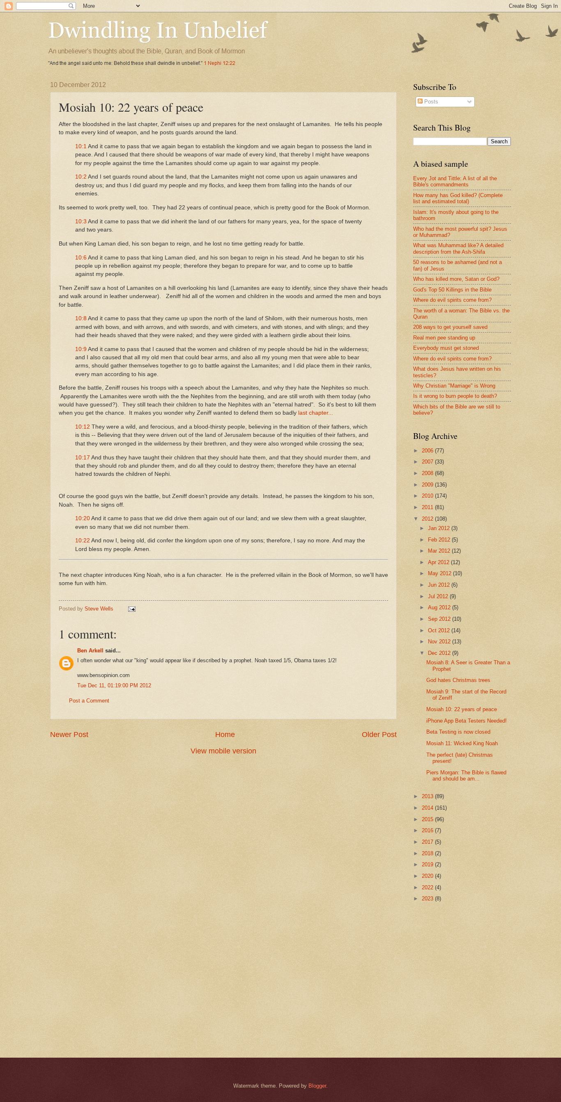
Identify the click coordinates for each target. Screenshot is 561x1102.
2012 (428, 519)
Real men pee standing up (444, 338)
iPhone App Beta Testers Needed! (466, 721)
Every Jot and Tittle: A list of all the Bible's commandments (455, 181)
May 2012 (440, 573)
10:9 (81, 349)
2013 (428, 796)
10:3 (81, 221)
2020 (428, 876)
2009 (428, 485)
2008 (428, 473)
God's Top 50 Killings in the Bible (452, 290)
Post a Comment (89, 701)
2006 (428, 451)
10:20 (82, 518)
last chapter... (316, 413)
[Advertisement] (482, 973)
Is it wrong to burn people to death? (455, 396)
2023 (428, 898)
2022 (428, 887)
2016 (428, 830)
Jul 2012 (439, 596)
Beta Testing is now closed (458, 732)
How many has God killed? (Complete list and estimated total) (458, 198)
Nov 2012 (440, 641)
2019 (428, 864)
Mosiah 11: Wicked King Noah (462, 743)
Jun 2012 (439, 585)
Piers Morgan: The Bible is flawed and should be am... (466, 775)
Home (225, 734)
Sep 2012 (440, 619)
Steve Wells (100, 609)
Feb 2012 (440, 540)
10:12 (82, 427)
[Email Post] (131, 609)
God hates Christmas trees (458, 680)
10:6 (81, 258)
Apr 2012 (439, 562)
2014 (428, 808)
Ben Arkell (90, 650)
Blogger (317, 1086)
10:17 (82, 458)
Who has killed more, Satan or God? (456, 279)
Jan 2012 (439, 528)
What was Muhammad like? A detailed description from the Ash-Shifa (458, 248)
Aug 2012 (440, 607)
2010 (428, 496)
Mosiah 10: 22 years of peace (461, 709)
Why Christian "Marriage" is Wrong (454, 386)
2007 (428, 462)
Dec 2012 (440, 653)
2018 (428, 853)
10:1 (81, 146)
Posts (430, 102)
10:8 (81, 318)
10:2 (81, 177)
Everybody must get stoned (446, 348)
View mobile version (223, 751)
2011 (428, 507)
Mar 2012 (440, 551)
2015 (428, 819)
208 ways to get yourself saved (450, 327)
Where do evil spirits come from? (452, 300)
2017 (428, 842)
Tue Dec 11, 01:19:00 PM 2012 (114, 685)
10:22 (82, 540)
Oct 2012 (439, 630)
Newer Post (69, 734)
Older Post (379, 734)
